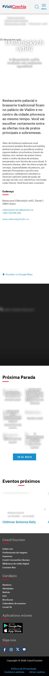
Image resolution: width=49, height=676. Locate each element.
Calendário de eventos (14, 603)
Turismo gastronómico (16, 20)
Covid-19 (7, 607)
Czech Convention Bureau (16, 560)
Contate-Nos (9, 567)
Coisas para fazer (16, 17)
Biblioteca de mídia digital (15, 563)
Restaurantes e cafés (15, 23)
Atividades (7, 588)
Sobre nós (7, 548)
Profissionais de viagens (14, 552)
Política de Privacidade (23, 668)
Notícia (6, 592)
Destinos (6, 584)
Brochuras (7, 599)
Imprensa (7, 556)
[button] (37, 7)
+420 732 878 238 (11, 213)
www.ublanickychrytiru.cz (15, 219)
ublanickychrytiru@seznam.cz (17, 209)
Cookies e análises (14, 672)
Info (4, 595)
